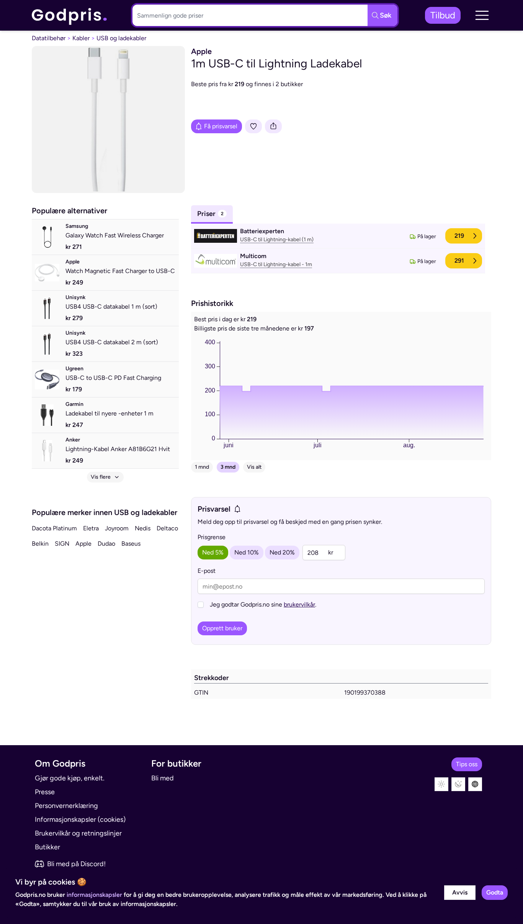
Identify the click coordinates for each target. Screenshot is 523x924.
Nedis (142, 528)
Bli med (162, 778)
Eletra (91, 528)
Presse (45, 792)
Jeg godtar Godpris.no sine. (263, 604)
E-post (207, 570)
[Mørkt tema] (458, 784)
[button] (482, 15)
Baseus (131, 543)
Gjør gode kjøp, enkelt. (70, 778)
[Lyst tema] (441, 784)
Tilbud (442, 15)
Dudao (106, 543)
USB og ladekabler (121, 38)
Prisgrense (212, 537)
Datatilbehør (48, 38)
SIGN (62, 543)
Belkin (40, 543)
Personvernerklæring (66, 805)
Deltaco (167, 528)
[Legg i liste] (253, 126)
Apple (83, 543)
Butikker (47, 847)
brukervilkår (299, 604)
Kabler (81, 38)
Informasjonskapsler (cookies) (80, 819)
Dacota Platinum (54, 528)
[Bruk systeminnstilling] (475, 784)
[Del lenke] (273, 126)
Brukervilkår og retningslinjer (78, 833)
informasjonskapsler (94, 894)
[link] (70, 15)
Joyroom (117, 528)
